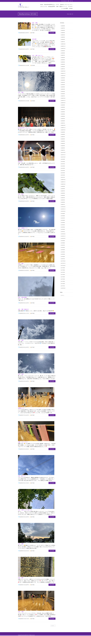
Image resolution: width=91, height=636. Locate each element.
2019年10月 (63, 211)
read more (52, 32)
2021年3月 (63, 172)
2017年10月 (63, 265)
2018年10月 (63, 238)
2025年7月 (63, 55)
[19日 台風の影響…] (36, 286)
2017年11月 (63, 263)
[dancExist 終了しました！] (36, 117)
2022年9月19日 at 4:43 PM (24, 302)
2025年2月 (63, 66)
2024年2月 (63, 93)
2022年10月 (63, 129)
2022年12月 (63, 125)
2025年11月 (63, 46)
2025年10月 (63, 48)
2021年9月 (63, 159)
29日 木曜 (34, 22)
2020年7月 (63, 190)
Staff (57, 6)
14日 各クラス (22, 476)
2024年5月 (63, 86)
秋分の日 (20, 161)
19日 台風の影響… (23, 297)
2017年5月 (63, 276)
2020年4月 (63, 197)
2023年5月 (63, 114)
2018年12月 (63, 233)
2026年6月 (63, 30)
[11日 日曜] (36, 567)
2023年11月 (63, 100)
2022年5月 (63, 141)
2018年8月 (63, 242)
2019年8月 (63, 215)
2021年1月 (63, 177)
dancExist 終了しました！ (24, 127)
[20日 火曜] (36, 252)
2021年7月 (63, 163)
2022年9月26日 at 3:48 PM (24, 134)
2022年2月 (63, 147)
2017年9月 (63, 267)
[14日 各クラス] (36, 465)
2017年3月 (63, 281)
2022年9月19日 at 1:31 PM (24, 313)
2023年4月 (63, 116)
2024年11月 (63, 73)
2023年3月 (63, 118)
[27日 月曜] (36, 81)
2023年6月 (63, 111)
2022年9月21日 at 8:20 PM (24, 236)
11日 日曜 (20, 577)
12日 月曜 (20, 543)
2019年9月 (63, 213)
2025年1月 (63, 68)
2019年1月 (63, 231)
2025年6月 (63, 57)
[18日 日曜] (36, 329)
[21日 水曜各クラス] (36, 217)
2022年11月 (63, 127)
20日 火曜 (20, 263)
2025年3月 (63, 64)
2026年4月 (63, 34)
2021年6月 (63, 166)
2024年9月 (63, 77)
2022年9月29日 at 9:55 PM (24, 32)
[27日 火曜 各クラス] (24, 58)
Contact (71, 8)
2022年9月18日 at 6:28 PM (24, 381)
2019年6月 (63, 220)
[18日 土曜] (36, 363)
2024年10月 (63, 75)
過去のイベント (63, 6)
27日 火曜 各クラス (37, 55)
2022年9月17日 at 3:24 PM (24, 415)
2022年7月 (63, 136)
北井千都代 (32, 32)
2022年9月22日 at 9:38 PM (24, 201)
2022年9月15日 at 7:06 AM (24, 482)
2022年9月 (63, 132)
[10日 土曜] (36, 601)
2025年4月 (63, 62)
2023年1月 (63, 123)
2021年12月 (63, 152)
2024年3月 (63, 91)
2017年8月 (63, 270)
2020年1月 (63, 204)
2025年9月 (63, 50)
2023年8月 (63, 107)
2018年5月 (63, 249)
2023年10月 (63, 102)
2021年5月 (63, 168)
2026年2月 (63, 39)
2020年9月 (63, 186)
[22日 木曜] (36, 183)
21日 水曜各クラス (23, 228)
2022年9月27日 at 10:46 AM (24, 100)
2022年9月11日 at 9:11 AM (24, 618)
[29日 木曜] (24, 25)
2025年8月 (63, 53)
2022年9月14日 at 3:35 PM (24, 516)
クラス (57, 4)
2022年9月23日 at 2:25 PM (24, 167)
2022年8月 (63, 134)
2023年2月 (63, 120)
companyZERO (51, 6)
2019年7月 (63, 218)
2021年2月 (63, 175)
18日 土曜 (20, 374)
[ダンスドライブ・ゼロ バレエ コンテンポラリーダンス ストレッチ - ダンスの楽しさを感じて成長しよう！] (26, 5)
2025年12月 (63, 43)
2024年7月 (63, 82)
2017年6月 (63, 274)
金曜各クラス (21, 408)
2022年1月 (63, 150)
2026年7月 (63, 28)
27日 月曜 (20, 92)
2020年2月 (63, 202)
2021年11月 (63, 154)
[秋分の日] (36, 151)
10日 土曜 (20, 611)
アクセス (70, 6)
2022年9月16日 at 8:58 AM (24, 449)
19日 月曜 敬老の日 (23, 309)
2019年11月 (63, 209)
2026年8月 (63, 25)
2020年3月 (63, 199)
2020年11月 (63, 181)
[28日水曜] (24, 42)
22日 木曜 (20, 194)
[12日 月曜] (36, 533)
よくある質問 (64, 8)
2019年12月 (63, 206)
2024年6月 (63, 84)
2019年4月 (63, 224)
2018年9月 (63, 240)
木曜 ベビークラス (23, 442)
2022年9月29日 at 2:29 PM (24, 49)
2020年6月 (63, 193)
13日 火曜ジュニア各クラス (25, 510)
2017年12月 (63, 261)
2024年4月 (63, 89)
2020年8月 (63, 188)
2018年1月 (63, 258)
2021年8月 (63, 161)
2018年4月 (63, 251)
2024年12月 (63, 71)
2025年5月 (63, 59)
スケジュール (43, 6)
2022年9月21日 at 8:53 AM (24, 270)
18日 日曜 (20, 340)
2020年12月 (63, 179)
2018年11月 (63, 236)
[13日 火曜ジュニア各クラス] (36, 499)
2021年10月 (63, 157)
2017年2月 (63, 283)
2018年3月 (63, 254)
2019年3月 (63, 227)
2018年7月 (63, 245)
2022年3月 (63, 145)
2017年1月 (63, 285)
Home (41, 4)
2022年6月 (63, 138)
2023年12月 (63, 98)
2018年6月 (63, 247)
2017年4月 (63, 279)
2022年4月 (63, 143)
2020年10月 (63, 184)
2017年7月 (63, 272)
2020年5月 (63, 195)
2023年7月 (63, 109)
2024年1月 (63, 95)
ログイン (62, 295)
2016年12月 (63, 288)
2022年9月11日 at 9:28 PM (24, 584)
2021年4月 (63, 170)
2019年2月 (63, 229)
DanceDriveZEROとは (49, 4)
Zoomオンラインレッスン (66, 4)
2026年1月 (63, 41)
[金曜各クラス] (36, 397)
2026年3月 (63, 37)
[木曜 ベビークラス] (36, 431)
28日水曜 (34, 39)
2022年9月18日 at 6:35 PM (24, 347)
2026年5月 (63, 32)
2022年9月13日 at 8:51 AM (24, 550)
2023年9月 (63, 105)
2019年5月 (63, 222)
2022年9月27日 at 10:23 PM (24, 65)
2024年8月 (63, 80)
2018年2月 (63, 256)
